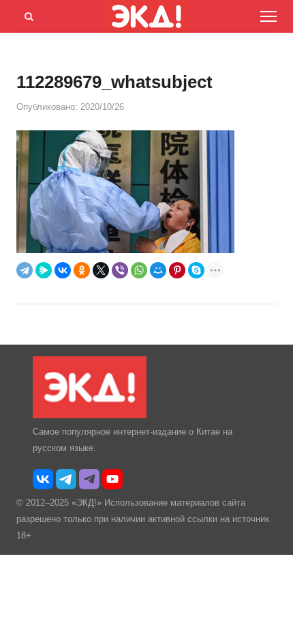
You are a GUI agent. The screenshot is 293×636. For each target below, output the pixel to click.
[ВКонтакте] (63, 270)
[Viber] (120, 270)
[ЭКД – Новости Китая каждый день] (89, 415)
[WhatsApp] (139, 270)
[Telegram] (24, 270)
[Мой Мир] (158, 270)
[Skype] (196, 270)
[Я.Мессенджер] (43, 270)
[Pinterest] (177, 270)
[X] (101, 270)
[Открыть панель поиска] (26, 14)
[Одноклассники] (82, 270)
